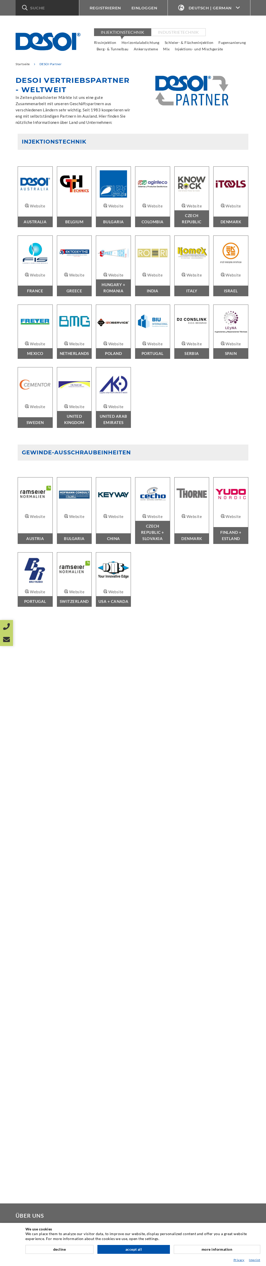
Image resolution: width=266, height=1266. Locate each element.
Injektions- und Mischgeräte (199, 49)
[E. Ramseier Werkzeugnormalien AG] (74, 570)
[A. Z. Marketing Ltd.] (231, 253)
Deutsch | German (210, 7)
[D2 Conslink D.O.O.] (192, 322)
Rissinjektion (105, 42)
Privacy (239, 1260)
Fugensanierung (232, 42)
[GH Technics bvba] (74, 184)
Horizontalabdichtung (140, 42)
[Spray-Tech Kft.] (113, 253)
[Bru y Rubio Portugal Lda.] (35, 570)
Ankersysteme (146, 49)
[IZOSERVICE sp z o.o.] (113, 322)
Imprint (254, 1260)
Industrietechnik (178, 32)
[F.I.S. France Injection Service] (35, 253)
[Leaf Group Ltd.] (113, 184)
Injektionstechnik (122, 32)
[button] (47, 8)
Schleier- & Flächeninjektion (189, 42)
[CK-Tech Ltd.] (74, 384)
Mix (166, 49)
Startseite (23, 64)
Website (37, 206)
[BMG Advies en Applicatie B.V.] (74, 322)
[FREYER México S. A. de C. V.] (35, 322)
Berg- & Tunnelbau (113, 49)
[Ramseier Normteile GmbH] (35, 494)
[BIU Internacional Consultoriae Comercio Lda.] (152, 322)
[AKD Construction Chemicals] (113, 384)
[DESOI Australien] (35, 184)
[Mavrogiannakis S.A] (74, 253)
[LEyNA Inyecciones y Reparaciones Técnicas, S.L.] (231, 322)
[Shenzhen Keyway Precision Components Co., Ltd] (113, 494)
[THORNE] (192, 494)
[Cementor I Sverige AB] (35, 384)
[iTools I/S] (231, 184)
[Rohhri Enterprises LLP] (152, 253)
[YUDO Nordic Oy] (231, 494)
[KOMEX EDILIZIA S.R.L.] (192, 253)
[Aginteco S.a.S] (152, 184)
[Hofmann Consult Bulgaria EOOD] (74, 494)
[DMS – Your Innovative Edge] (113, 570)
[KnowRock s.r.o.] (192, 184)
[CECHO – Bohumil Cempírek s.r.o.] (152, 494)
